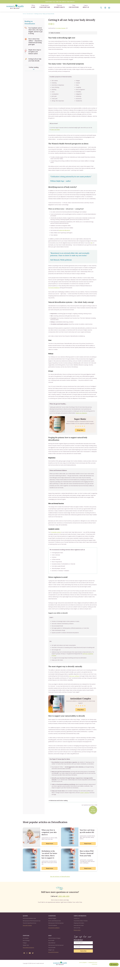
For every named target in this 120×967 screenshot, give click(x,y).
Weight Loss (51, 950)
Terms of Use (77, 927)
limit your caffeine (74, 676)
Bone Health (51, 940)
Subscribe (83, 951)
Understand (44, 6)
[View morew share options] (53, 24)
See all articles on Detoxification (60, 876)
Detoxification (30, 13)
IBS (91, 243)
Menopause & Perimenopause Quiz (31, 920)
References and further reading (59, 800)
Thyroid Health (51, 947)
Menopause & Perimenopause (55, 923)
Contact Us (76, 918)
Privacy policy (77, 930)
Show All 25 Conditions (53, 927)
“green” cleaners (84, 792)
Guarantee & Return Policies (81, 920)
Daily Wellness (51, 943)
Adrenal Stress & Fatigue (54, 938)
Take (33, 6)
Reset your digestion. (81, 413)
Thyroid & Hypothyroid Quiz (29, 923)
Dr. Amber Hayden (60, 28)
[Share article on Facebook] (49, 24)
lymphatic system (56, 532)
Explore (59, 6)
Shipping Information (79, 923)
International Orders (79, 925)
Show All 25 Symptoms (28, 947)
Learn (86, 6)
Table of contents (55, 33)
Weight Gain (26, 945)
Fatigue (25, 943)
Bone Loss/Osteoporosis (54, 920)
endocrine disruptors (64, 230)
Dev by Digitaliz (83, 962)
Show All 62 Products (53, 952)
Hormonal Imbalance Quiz (29, 918)
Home (24, 13)
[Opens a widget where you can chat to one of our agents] (114, 964)
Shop (74, 6)
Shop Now (80, 430)
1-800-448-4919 (63, 896)
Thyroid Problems (52, 925)
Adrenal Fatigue (52, 918)
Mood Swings (26, 940)
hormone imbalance (54, 288)
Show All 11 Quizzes (27, 925)
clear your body (55, 129)
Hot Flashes (26, 938)
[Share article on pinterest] (51, 24)
